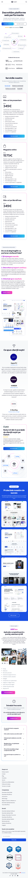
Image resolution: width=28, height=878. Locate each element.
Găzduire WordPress (6, 823)
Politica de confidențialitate (8, 782)
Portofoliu (4, 778)
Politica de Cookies (6, 784)
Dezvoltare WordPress (7, 794)
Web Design (4, 798)
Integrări (4, 825)
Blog (3, 776)
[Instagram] (13, 876)
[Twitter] (15, 876)
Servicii (3, 780)
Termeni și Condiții (6, 786)
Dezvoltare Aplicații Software (8, 811)
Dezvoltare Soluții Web (7, 792)
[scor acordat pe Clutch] (14, 27)
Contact (3, 774)
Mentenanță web (5, 821)
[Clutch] (6, 427)
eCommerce (4, 796)
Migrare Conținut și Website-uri (9, 800)
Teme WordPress (6, 804)
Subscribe (14, 840)
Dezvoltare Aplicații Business (8, 802)
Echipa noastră (5, 772)
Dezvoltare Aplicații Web (7, 813)
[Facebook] (10, 876)
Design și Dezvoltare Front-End (9, 815)
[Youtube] (18, 876)
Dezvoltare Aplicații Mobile (8, 819)
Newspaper (23, 872)
